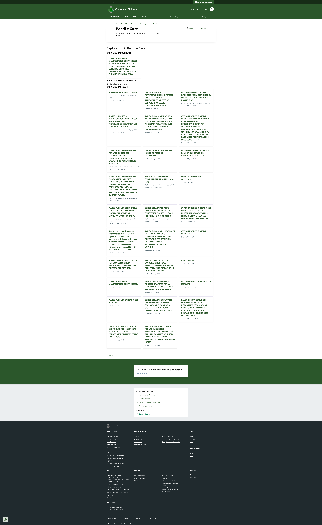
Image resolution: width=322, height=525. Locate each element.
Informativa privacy (167, 475)
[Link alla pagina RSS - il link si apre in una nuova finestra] (198, 9)
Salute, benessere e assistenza (170, 439)
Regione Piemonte (112, 2)
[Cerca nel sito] (211, 9)
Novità (126, 16)
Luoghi (191, 453)
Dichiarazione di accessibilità (170, 481)
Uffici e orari (110, 495)
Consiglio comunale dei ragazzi (115, 463)
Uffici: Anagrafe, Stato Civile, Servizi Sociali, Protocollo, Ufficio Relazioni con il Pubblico (119, 491)
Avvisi (191, 442)
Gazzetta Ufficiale (139, 481)
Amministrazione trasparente (129, 24)
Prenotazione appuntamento (170, 489)
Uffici (108, 453)
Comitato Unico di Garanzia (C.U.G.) (116, 455)
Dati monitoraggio (112, 518)
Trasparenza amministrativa (182, 17)
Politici (108, 450)
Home (117, 24)
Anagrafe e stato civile (140, 439)
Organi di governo (111, 445)
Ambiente (137, 437)
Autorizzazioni (138, 442)
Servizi (134, 16)
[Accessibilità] (5, 519)
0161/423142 (116, 482)
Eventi (191, 456)
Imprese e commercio (168, 437)
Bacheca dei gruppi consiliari (114, 466)
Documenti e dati (111, 439)
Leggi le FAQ (165, 485)
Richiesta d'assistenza (168, 491)
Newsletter (193, 477)
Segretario (109, 461)
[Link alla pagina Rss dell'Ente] (191, 475)
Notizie (192, 437)
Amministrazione (114, 16)
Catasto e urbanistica (140, 445)
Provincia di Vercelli (139, 478)
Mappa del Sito (152, 518)
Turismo (196, 17)
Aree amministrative (112, 437)
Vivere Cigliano (144, 16)
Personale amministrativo (114, 447)
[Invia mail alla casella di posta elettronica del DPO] (117, 507)
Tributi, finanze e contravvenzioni (171, 442)
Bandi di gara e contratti (147, 24)
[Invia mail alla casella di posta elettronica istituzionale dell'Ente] (117, 484)
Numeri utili (110, 498)
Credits (138, 518)
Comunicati (193, 439)
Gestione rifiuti (167, 17)
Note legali (165, 478)
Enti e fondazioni (111, 442)
